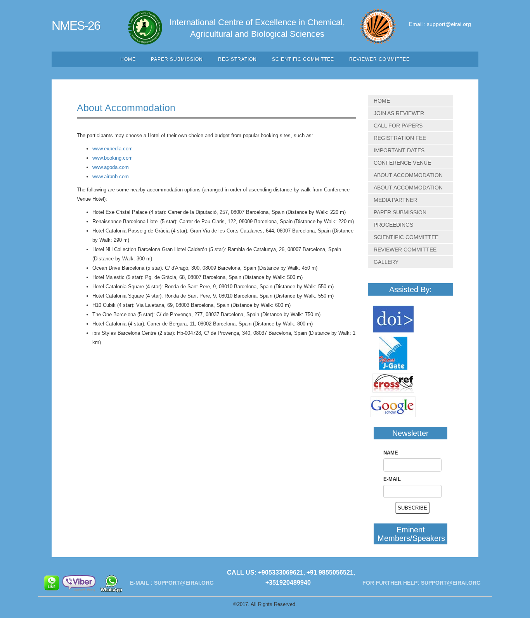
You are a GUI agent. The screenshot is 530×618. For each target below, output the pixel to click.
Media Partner (395, 200)
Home (128, 59)
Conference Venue (402, 163)
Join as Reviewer (399, 113)
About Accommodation (408, 175)
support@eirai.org (449, 24)
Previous (466, 13)
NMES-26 (76, 26)
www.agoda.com (110, 167)
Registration (237, 59)
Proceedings (393, 225)
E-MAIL (392, 479)
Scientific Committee (303, 59)
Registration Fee (400, 138)
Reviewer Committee (379, 59)
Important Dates (399, 150)
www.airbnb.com (110, 176)
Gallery (386, 262)
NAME (390, 453)
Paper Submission (177, 59)
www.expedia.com (112, 148)
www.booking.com (112, 158)
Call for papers (398, 125)
